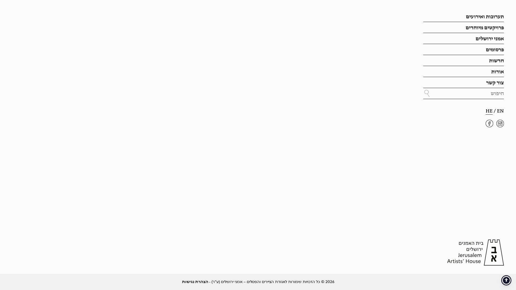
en (500, 111)
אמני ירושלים (490, 39)
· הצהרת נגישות (196, 282)
